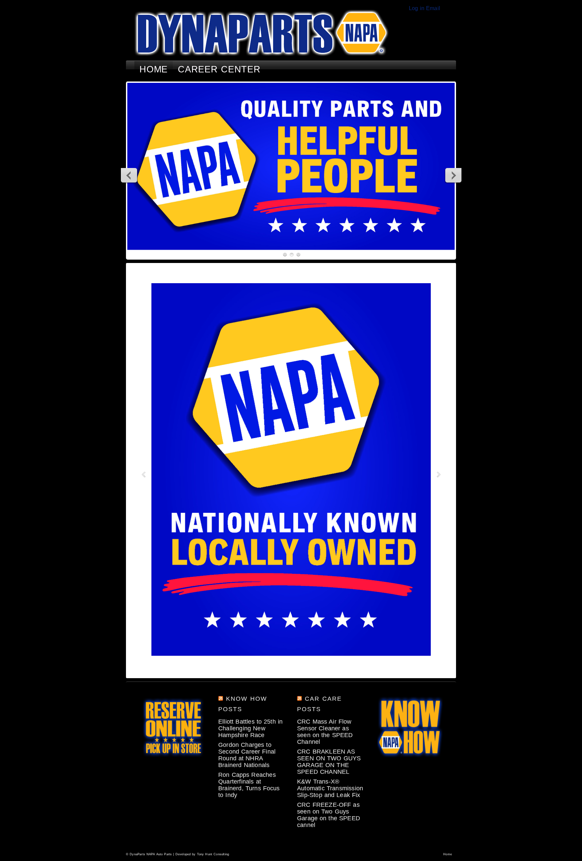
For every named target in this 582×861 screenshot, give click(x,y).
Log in (416, 8)
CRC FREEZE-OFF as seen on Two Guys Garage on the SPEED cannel (328, 814)
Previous (129, 175)
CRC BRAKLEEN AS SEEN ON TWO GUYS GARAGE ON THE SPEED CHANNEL (329, 761)
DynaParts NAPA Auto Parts (151, 854)
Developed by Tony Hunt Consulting (202, 854)
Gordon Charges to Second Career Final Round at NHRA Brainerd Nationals (247, 754)
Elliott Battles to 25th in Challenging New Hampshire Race (250, 728)
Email (433, 8)
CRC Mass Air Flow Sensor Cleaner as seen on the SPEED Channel (325, 731)
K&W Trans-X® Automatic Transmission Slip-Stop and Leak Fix (330, 788)
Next (453, 175)
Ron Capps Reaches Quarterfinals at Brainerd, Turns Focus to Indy (249, 784)
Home (447, 854)
